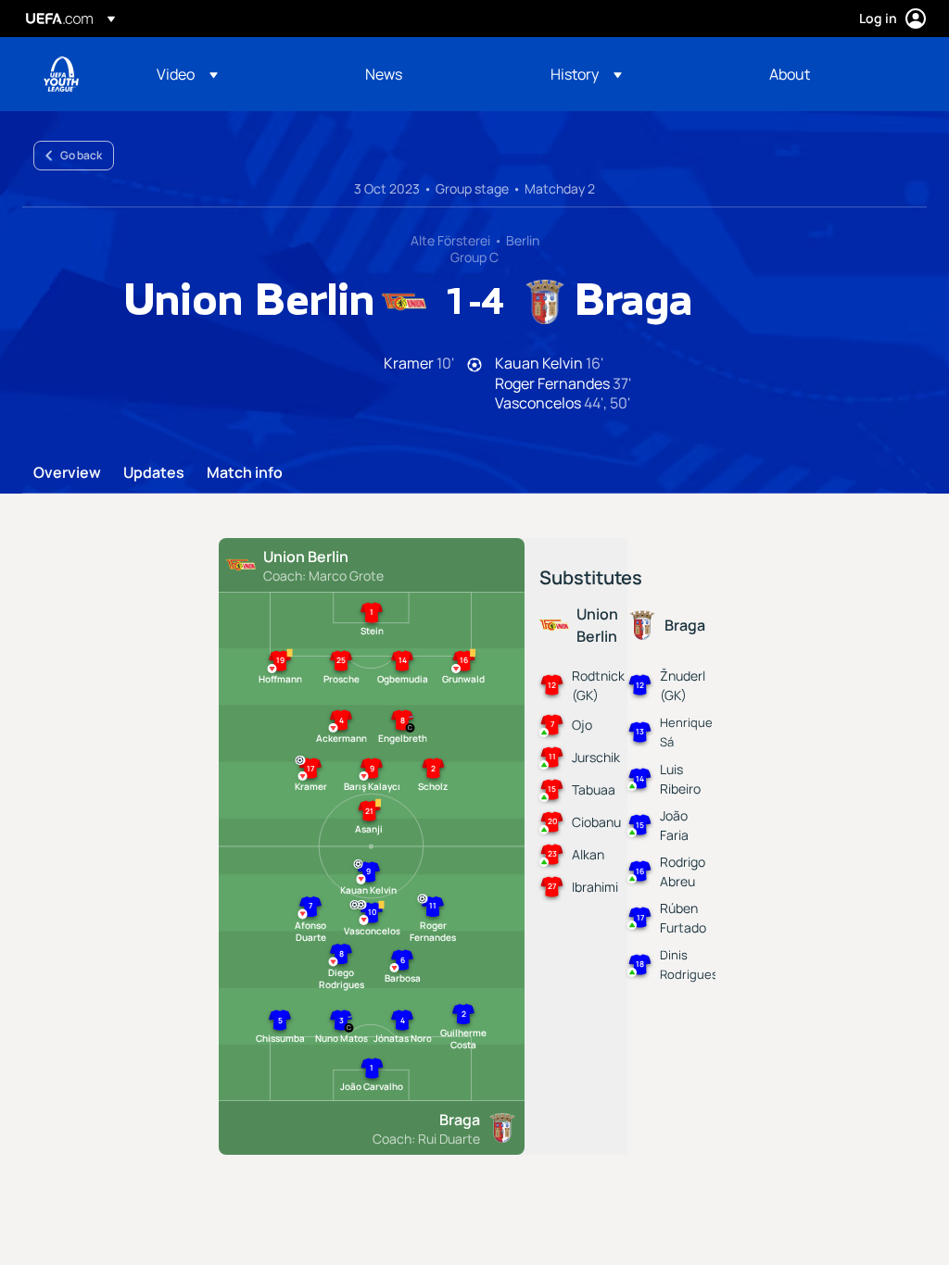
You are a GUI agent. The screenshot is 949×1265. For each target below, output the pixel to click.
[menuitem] (238, 74)
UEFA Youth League (61, 74)
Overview (67, 473)
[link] (383, 74)
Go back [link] (81, 155)
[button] (187, 74)
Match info (245, 473)
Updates (153, 473)
